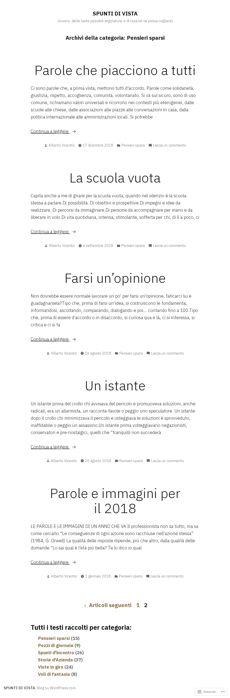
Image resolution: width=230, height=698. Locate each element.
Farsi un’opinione (115, 277)
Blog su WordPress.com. (56, 687)
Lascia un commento (169, 145)
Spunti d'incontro (56, 653)
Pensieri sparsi (133, 145)
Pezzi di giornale (55, 645)
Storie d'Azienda (55, 660)
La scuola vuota (115, 177)
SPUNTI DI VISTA (115, 13)
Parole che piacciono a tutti (115, 70)
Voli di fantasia (54, 674)
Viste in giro (50, 667)
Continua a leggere (50, 131)
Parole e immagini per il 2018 (115, 500)
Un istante (115, 385)
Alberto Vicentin (62, 145)
